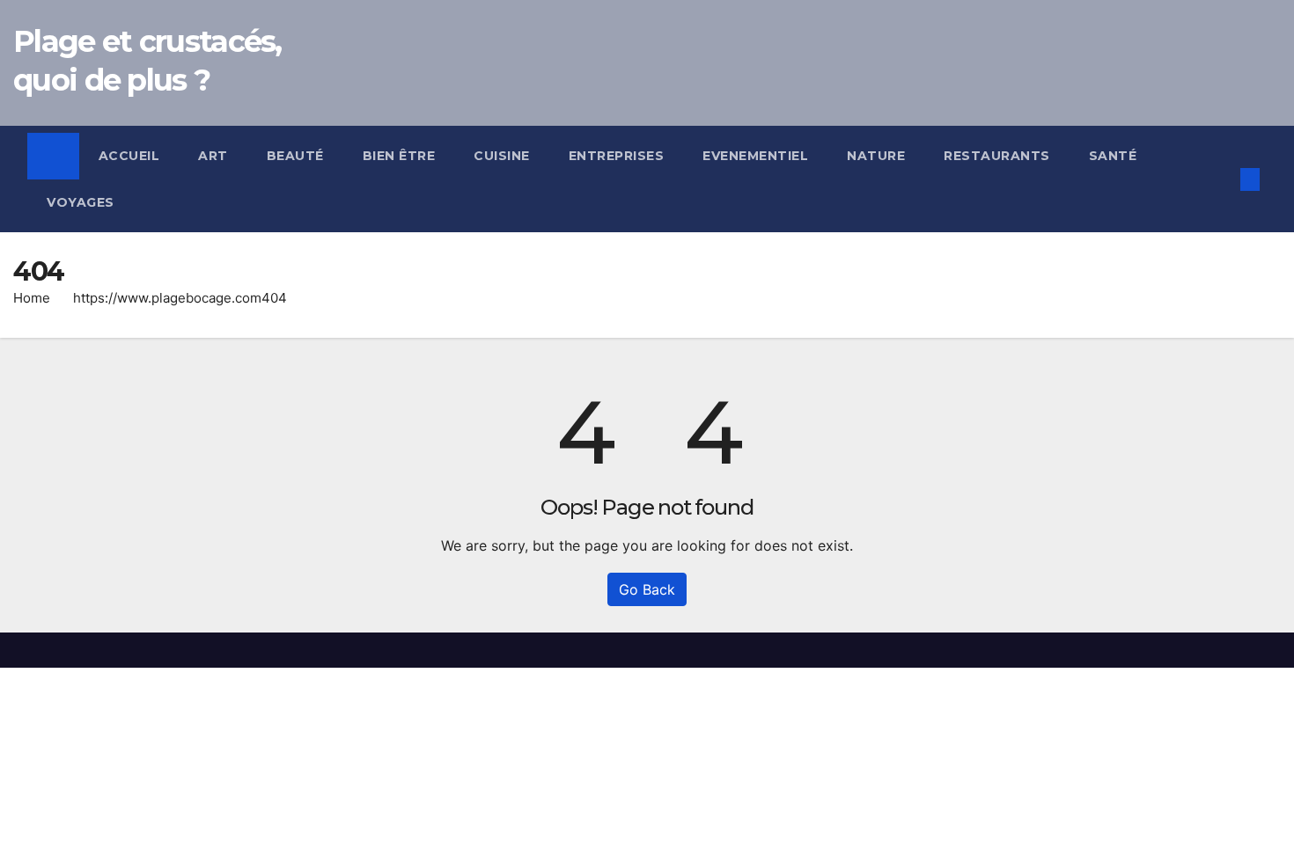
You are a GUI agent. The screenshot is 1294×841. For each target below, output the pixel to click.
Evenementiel (755, 156)
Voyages (80, 202)
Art (213, 156)
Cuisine (502, 156)
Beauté (295, 156)
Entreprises (617, 156)
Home (31, 297)
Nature (876, 156)
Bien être (399, 156)
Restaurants (997, 156)
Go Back (647, 589)
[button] (1221, 179)
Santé (1113, 156)
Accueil (129, 156)
